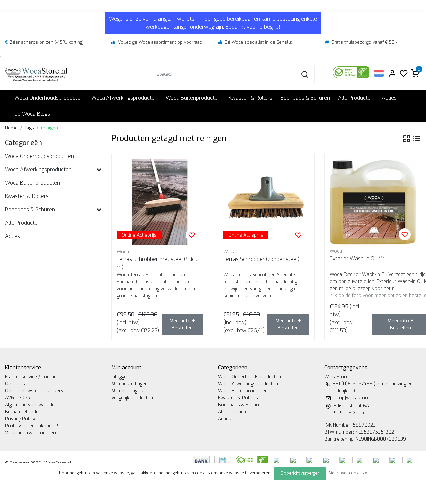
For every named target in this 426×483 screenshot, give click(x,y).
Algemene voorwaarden (31, 405)
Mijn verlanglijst (128, 391)
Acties (389, 97)
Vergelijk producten (132, 398)
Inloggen (120, 377)
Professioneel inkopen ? (31, 426)
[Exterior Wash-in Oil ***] (373, 202)
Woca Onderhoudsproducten (48, 97)
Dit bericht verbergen (300, 473)
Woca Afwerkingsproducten (124, 97)
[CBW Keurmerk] (252, 460)
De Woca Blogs (32, 113)
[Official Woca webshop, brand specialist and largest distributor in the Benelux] (36, 74)
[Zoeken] (304, 74)
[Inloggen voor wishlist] (192, 235)
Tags (29, 128)
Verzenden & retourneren (32, 433)
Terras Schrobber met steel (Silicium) (158, 263)
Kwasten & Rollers (250, 97)
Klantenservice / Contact (31, 377)
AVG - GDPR (17, 398)
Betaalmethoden (23, 412)
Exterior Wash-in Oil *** (357, 258)
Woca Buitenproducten (193, 97)
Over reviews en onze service (37, 391)
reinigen (49, 128)
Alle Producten (356, 97)
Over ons (15, 384)
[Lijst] (416, 138)
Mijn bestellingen (129, 384)
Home (11, 128)
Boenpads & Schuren (305, 97)
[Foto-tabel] (406, 138)
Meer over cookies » (348, 473)
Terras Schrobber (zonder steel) (261, 259)
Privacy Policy (20, 419)
